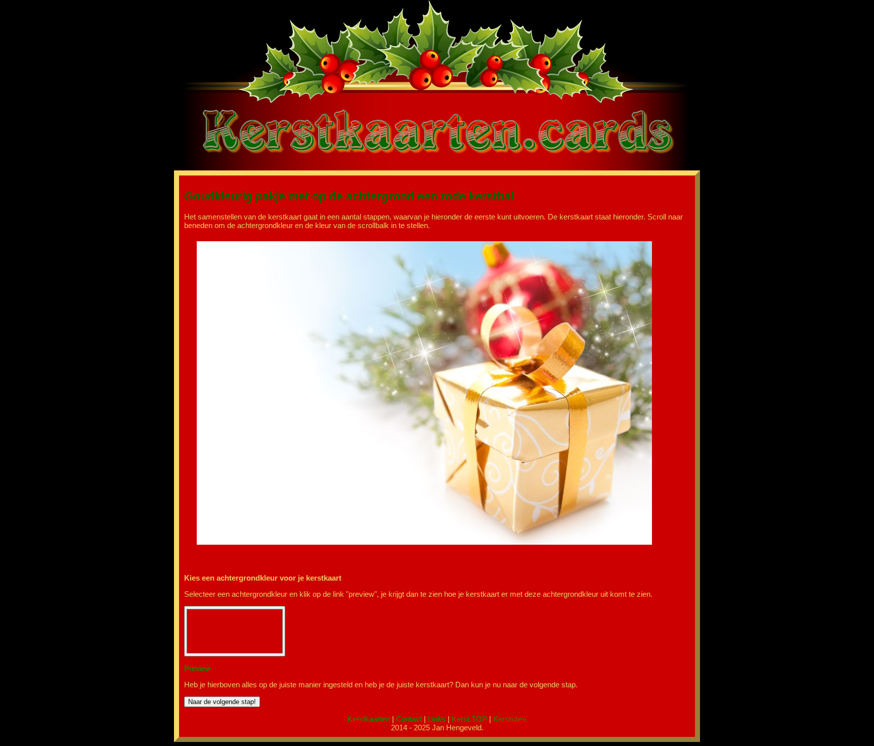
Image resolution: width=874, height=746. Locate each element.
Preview (197, 668)
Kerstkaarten (368, 719)
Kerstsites (510, 719)
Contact (409, 719)
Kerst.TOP (469, 719)
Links (437, 719)
